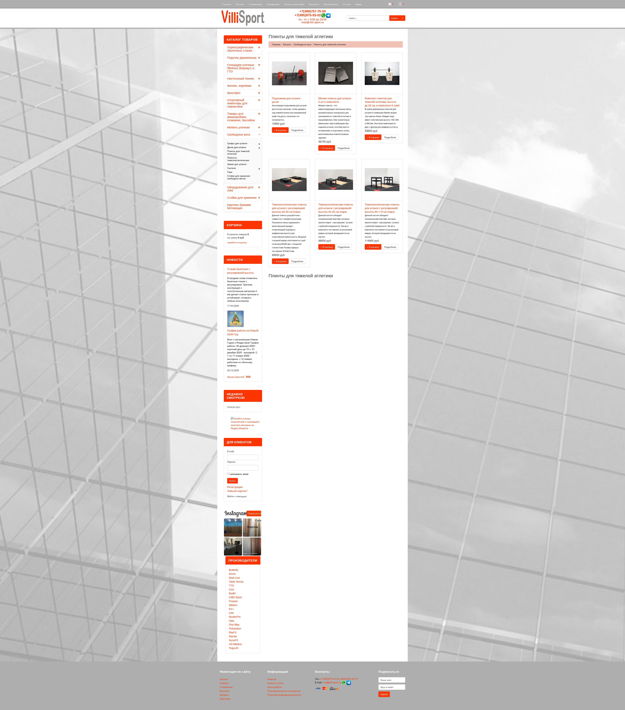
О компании (255, 4)
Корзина (224, 694)
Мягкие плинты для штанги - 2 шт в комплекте (335, 100)
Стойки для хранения (242, 197)
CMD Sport (235, 597)
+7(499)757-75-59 (312, 11)
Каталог (240, 4)
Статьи (346, 4)
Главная (226, 4)
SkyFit (232, 632)
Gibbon (233, 605)
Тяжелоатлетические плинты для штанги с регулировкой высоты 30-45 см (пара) (335, 208)
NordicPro (235, 617)
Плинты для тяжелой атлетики (238, 152)
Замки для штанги (236, 164)
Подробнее (297, 130)
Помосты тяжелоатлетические (238, 159)
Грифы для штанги (237, 143)
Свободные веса (238, 134)
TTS (231, 585)
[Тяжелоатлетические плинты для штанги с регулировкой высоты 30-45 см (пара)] (335, 179)
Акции (358, 4)
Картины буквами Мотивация (239, 206)
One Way (234, 624)
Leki (231, 613)
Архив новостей (235, 376)
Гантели (231, 168)
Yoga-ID (233, 648)
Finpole (233, 601)
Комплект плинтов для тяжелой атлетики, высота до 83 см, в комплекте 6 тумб (382, 101)
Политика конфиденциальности (284, 694)
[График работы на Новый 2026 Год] (235, 318)
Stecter (233, 636)
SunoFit (233, 640)
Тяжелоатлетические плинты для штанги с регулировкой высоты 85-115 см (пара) (382, 208)
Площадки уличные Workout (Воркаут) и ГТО (240, 67)
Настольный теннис (240, 78)
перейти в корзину (237, 242)
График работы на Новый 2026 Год (242, 332)
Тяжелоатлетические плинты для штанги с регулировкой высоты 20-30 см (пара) (289, 208)
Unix (231, 589)
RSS (248, 376)
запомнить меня (239, 474)
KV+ (231, 609)
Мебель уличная (238, 127)
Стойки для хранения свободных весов (238, 177)
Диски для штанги (236, 147)
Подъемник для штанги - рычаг (287, 100)
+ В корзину (280, 130)
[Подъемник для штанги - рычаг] (289, 73)
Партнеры (225, 698)
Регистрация (235, 487)
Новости (271, 679)
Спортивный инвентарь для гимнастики (237, 103)
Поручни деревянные (242, 57)
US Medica (235, 644)
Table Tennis (236, 581)
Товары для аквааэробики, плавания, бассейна (241, 116)
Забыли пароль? (237, 491)
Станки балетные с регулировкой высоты (240, 271)
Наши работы (331, 4)
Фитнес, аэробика (239, 85)
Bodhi (232, 593)
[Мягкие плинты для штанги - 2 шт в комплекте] (335, 73)
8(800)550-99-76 (349, 678)
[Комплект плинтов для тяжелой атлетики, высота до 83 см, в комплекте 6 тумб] (382, 73)
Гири (229, 171)
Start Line (234, 577)
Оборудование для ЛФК (240, 188)
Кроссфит (233, 92)
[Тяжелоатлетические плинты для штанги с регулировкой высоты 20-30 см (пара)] (289, 179)
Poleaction (235, 628)
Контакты (314, 4)
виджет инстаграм (250, 553)
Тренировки (273, 4)
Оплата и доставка (294, 4)
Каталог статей (275, 683)
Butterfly (233, 570)
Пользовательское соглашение (283, 690)
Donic (232, 574)
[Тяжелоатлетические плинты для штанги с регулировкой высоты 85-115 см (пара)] (382, 179)
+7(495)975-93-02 (308, 15)
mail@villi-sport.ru (312, 22)
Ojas (231, 620)
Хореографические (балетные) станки (240, 48)
